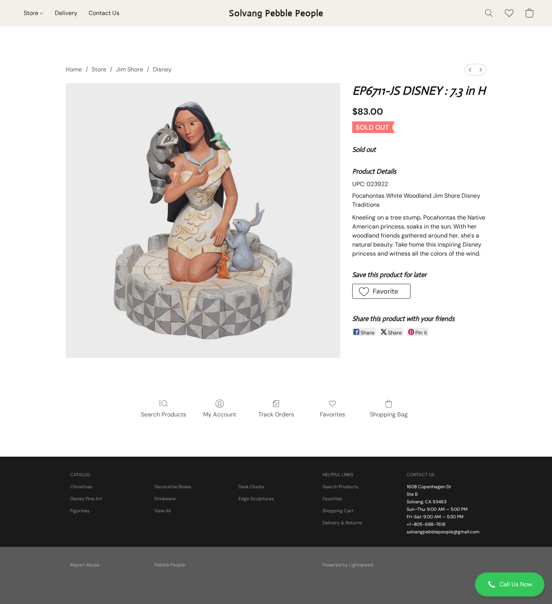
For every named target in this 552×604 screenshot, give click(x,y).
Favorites (332, 414)
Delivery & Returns (342, 523)
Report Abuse (85, 565)
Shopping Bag (389, 414)
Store (32, 13)
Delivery (66, 13)
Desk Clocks (251, 487)
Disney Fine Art (86, 499)
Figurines (79, 511)
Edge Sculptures (256, 499)
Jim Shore (129, 69)
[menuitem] (470, 69)
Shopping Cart (338, 511)
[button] (509, 584)
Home (74, 69)
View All (162, 511)
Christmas (81, 487)
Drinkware (165, 499)
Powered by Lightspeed (348, 565)
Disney (162, 69)
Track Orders (276, 414)
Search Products (163, 414)
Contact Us (104, 13)
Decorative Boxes (172, 487)
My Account (219, 414)
